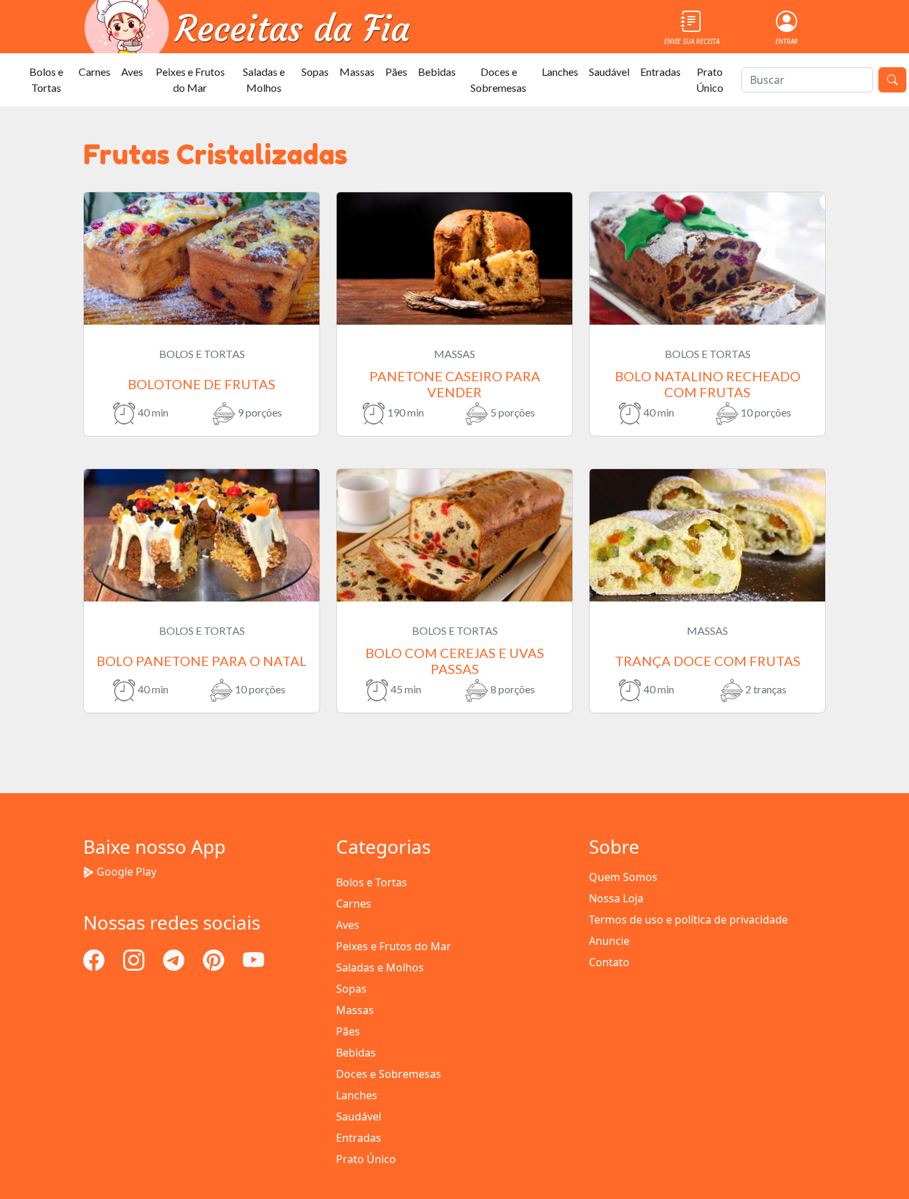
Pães (396, 71)
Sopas (315, 71)
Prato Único (709, 79)
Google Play (126, 871)
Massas (357, 71)
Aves (132, 71)
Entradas (660, 71)
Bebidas (437, 71)
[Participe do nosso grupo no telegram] (175, 958)
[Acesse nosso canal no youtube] (253, 958)
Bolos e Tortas (46, 79)
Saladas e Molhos (264, 79)
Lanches (560, 71)
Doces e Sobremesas (498, 79)
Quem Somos (623, 877)
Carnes (94, 71)
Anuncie (609, 941)
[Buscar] (892, 79)
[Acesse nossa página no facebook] (95, 958)
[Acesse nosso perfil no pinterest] (215, 958)
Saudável (609, 71)
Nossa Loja (616, 898)
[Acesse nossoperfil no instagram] (135, 958)
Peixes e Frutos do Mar (190, 79)
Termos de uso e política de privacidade (688, 919)
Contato (609, 962)
